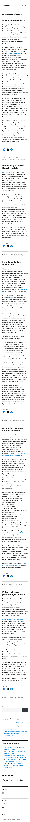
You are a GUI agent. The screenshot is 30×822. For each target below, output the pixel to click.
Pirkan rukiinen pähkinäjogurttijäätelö (14, 593)
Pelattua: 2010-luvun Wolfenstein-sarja (15, 723)
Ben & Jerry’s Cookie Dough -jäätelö (13, 166)
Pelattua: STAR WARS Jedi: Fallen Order (15, 727)
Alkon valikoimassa (15, 53)
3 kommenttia (13, 698)
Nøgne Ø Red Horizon (13, 20)
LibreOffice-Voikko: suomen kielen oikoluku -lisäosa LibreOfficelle (14, 765)
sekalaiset (22, 157)
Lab (3, 807)
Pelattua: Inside (8, 735)
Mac (3, 811)
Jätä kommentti (21, 159)
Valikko (24, 5)
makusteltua (5, 159)
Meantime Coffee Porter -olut (11, 263)
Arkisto (4, 804)
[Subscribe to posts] (3, 793)
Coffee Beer (10, 297)
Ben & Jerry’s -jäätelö (8, 172)
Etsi (3, 707)
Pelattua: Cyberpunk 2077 (11, 725)
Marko (5, 157)
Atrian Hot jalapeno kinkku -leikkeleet (12, 429)
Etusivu (4, 800)
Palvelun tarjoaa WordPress (13, 819)
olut (10, 159)
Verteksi (6, 5)
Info (3, 814)
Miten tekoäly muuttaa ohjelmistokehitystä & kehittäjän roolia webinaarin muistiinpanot (15, 731)
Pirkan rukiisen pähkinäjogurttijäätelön (13, 619)
